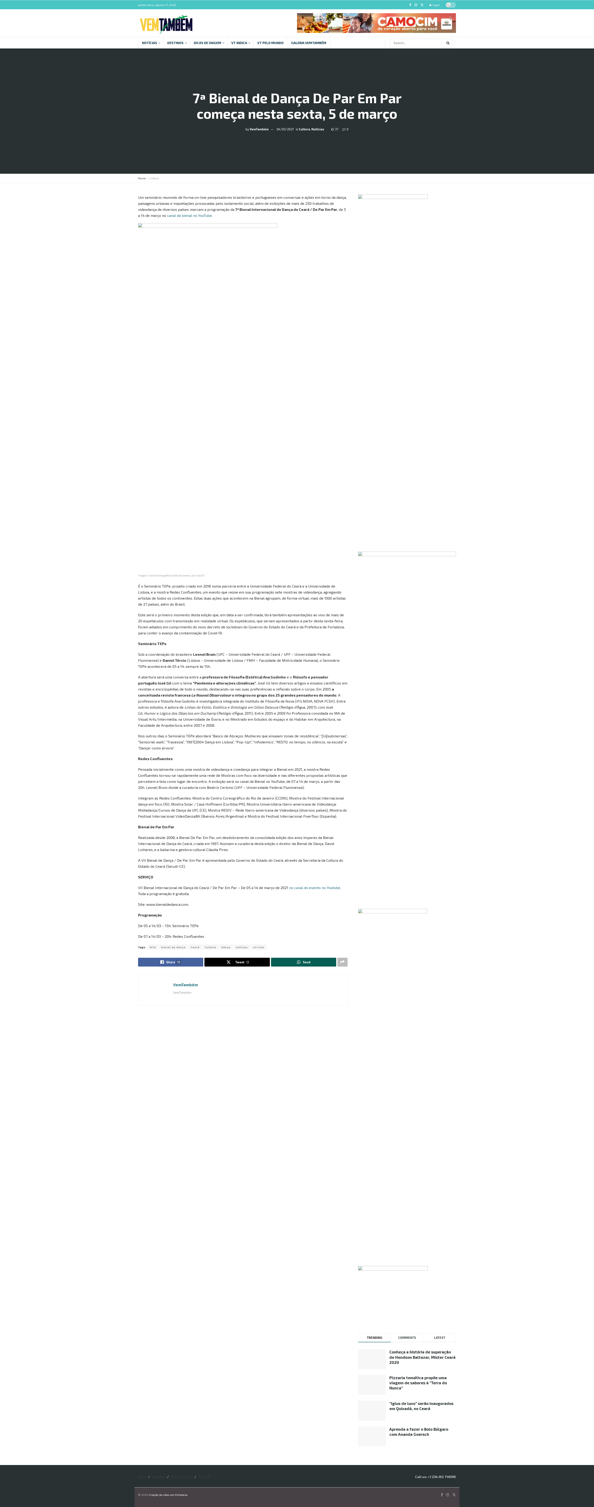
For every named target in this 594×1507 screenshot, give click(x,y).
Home (142, 178)
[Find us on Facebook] (410, 5)
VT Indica (239, 43)
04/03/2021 (285, 129)
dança (225, 947)
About (142, 1477)
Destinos (175, 43)
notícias (242, 947)
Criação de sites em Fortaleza (168, 1494)
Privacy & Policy (182, 1477)
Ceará (195, 947)
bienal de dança (173, 947)
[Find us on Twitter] (422, 5)
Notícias (149, 43)
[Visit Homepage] (166, 23)
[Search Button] (448, 43)
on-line (258, 947)
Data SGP (204, 1477)
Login (436, 4)
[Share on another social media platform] (342, 962)
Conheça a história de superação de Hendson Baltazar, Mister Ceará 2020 (422, 1357)
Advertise (159, 1477)
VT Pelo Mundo (270, 43)
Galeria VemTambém (308, 43)
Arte (153, 947)
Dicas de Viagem (207, 43)
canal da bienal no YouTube (189, 215)
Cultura (304, 129)
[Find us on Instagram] (415, 5)
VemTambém (259, 129)
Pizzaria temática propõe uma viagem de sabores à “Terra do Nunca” (418, 1382)
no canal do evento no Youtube (314, 887)
